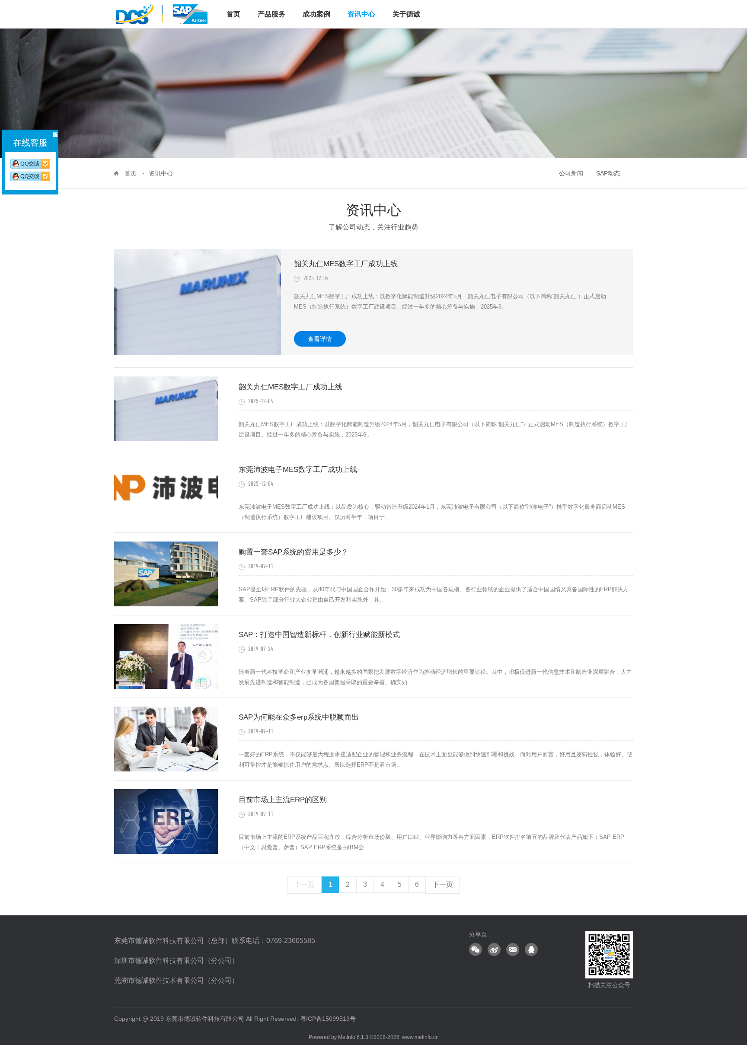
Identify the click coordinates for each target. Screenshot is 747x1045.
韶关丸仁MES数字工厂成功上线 (346, 264)
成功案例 (316, 14)
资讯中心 (361, 14)
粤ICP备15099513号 (328, 1018)
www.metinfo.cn (420, 1037)
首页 (130, 173)
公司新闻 (571, 173)
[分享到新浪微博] (494, 949)
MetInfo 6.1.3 (353, 1037)
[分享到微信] (475, 949)
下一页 (442, 884)
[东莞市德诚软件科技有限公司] (161, 13)
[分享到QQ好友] (531, 949)
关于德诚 (406, 14)
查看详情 (320, 338)
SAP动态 (608, 173)
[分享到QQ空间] (512, 949)
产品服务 (271, 14)
